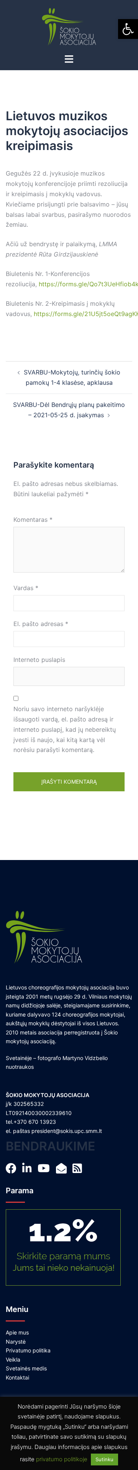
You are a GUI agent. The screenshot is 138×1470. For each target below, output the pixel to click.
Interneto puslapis (39, 659)
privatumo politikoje (61, 1459)
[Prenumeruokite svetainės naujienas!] (63, 1170)
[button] (128, 29)
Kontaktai (17, 1377)
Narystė (16, 1341)
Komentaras (33, 519)
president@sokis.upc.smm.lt (66, 1131)
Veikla (13, 1359)
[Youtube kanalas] (46, 1170)
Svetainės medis (26, 1368)
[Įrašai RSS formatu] (79, 1170)
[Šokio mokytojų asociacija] (69, 26)
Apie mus (17, 1332)
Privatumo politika (28, 1350)
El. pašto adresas (40, 624)
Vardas (25, 588)
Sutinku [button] (104, 1459)
